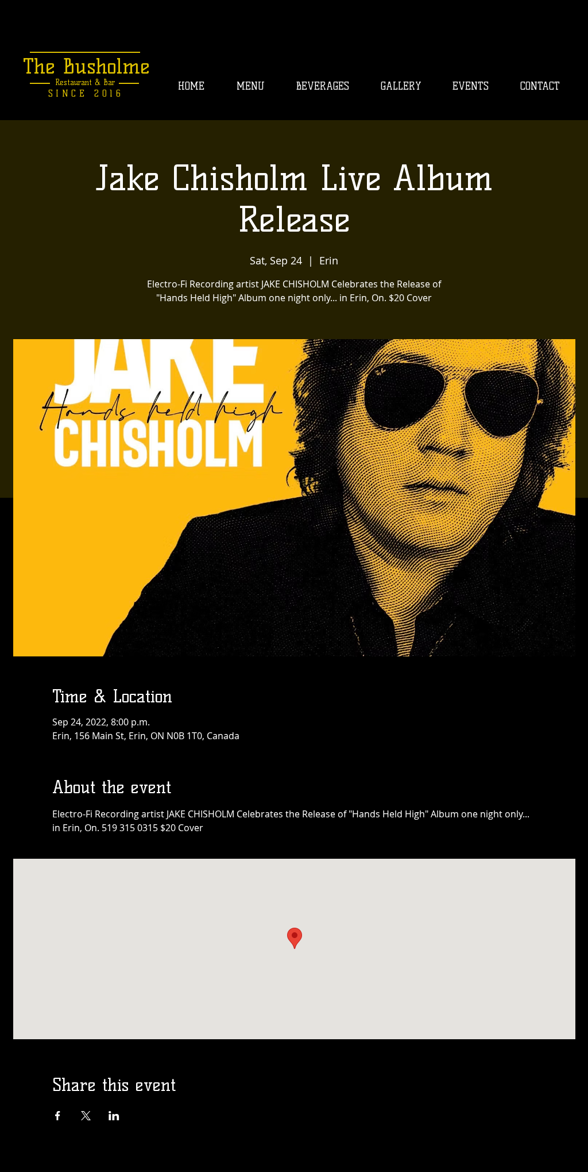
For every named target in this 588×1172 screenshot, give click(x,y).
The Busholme (86, 66)
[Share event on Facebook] (57, 1115)
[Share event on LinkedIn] (114, 1115)
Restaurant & (77, 82)
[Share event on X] (85, 1115)
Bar (107, 82)
